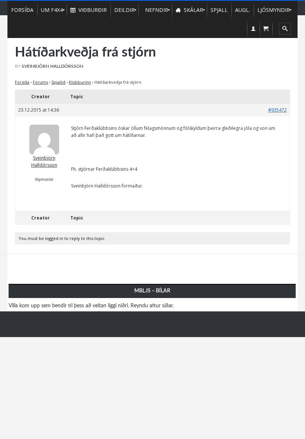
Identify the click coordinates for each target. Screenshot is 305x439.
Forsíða (22, 82)
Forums (40, 82)
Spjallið (58, 82)
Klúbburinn (80, 82)
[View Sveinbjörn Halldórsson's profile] (44, 137)
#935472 (277, 110)
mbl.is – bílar (152, 291)
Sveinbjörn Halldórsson (44, 161)
